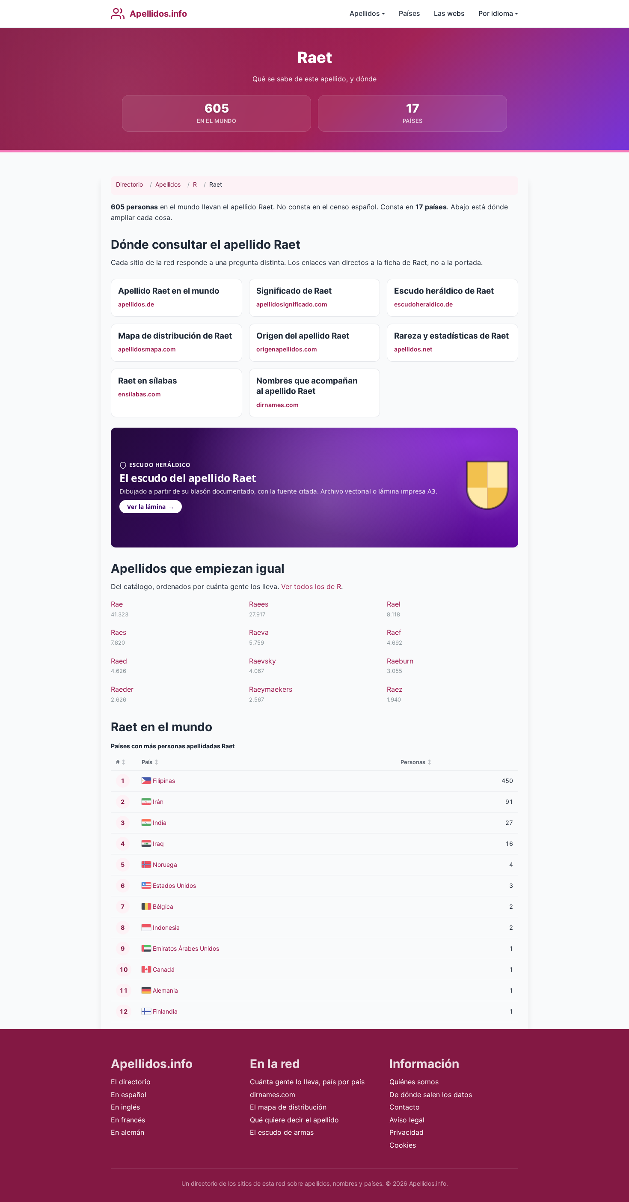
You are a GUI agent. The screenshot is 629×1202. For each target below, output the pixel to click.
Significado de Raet (294, 291)
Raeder (122, 689)
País (147, 762)
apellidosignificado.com (291, 304)
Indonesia (166, 927)
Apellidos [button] (365, 13)
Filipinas (164, 780)
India (159, 822)
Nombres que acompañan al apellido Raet (307, 386)
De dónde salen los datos (430, 1094)
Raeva (259, 632)
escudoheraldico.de (423, 304)
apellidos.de (136, 304)
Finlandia (165, 1011)
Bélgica (163, 906)
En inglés (125, 1107)
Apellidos (168, 184)
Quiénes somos (414, 1081)
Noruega (165, 864)
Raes (118, 632)
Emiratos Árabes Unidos (186, 948)
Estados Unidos (174, 885)
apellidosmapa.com (147, 349)
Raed (119, 661)
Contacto (404, 1107)
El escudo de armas (282, 1132)
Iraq (158, 843)
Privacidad (406, 1132)
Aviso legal (406, 1120)
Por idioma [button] (495, 13)
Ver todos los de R (311, 586)
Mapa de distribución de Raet (175, 336)
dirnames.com (277, 404)
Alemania (165, 990)
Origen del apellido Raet (302, 336)
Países (409, 13)
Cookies (402, 1145)
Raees (258, 604)
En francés (128, 1120)
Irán (158, 801)
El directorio (131, 1081)
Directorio (129, 184)
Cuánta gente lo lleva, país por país (307, 1081)
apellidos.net (413, 349)
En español (128, 1094)
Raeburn (400, 661)
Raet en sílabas (147, 381)
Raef (394, 632)
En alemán (127, 1132)
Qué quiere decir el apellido (294, 1120)
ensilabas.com (139, 394)
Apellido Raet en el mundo (169, 291)
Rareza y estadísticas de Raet (451, 336)
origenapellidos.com (286, 349)
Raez (395, 689)
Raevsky (262, 661)
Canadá (164, 969)
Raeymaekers (270, 689)
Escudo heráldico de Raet (444, 291)
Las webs (449, 13)
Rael (394, 604)
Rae (117, 604)
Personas (413, 762)
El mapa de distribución (288, 1107)
